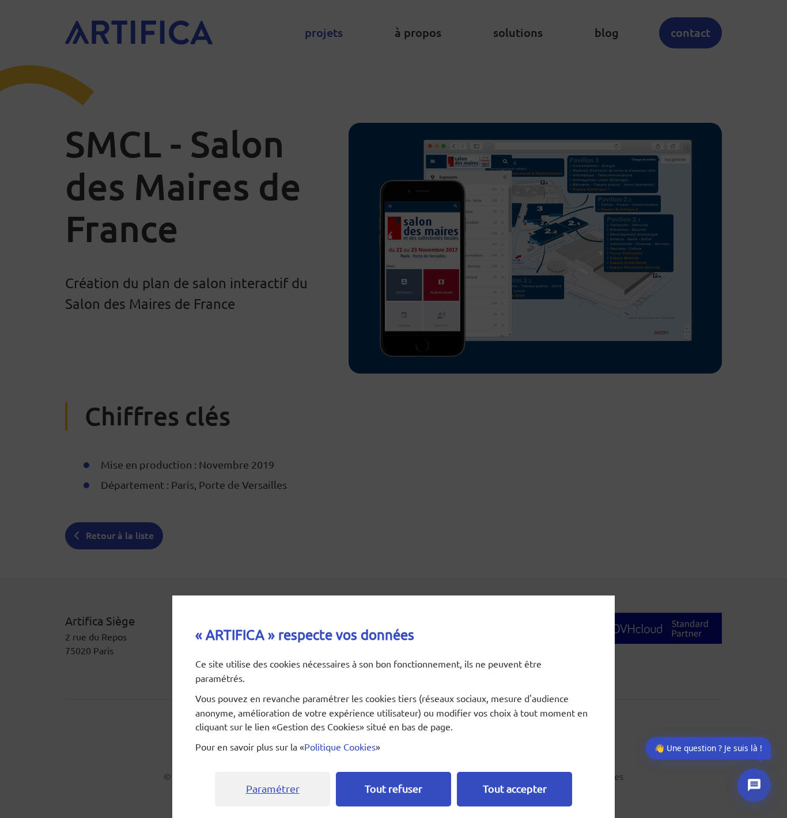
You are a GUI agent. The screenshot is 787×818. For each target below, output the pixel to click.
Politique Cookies (340, 747)
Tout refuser (393, 788)
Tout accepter (515, 788)
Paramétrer (273, 788)
